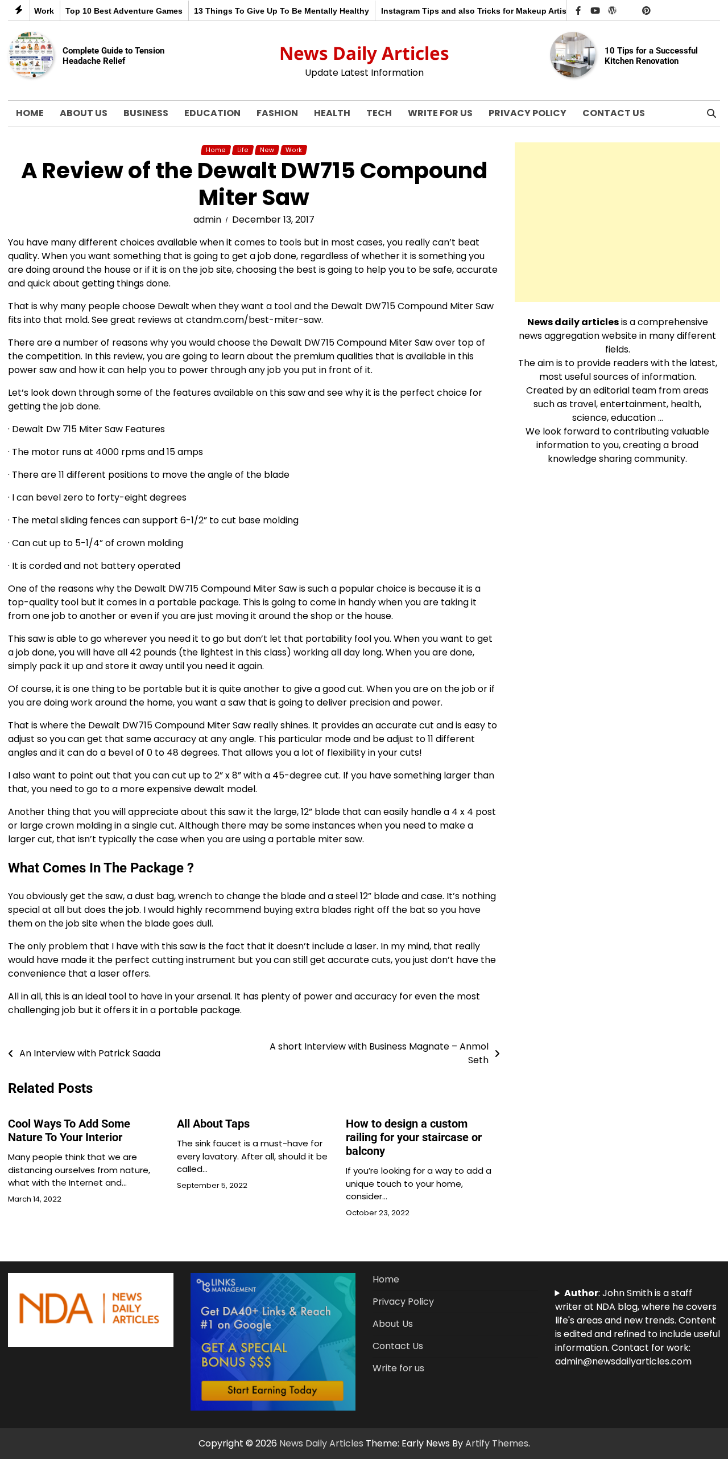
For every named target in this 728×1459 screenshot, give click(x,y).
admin (207, 219)
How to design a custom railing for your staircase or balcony (414, 1137)
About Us (83, 113)
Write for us (440, 113)
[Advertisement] (617, 222)
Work (294, 150)
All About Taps (213, 1123)
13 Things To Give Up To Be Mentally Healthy (261, 10)
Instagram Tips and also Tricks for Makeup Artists (457, 10)
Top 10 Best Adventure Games (104, 10)
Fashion (277, 113)
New (267, 150)
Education (212, 113)
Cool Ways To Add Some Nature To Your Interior (69, 1130)
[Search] (711, 113)
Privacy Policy (527, 113)
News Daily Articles (364, 53)
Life (243, 150)
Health (332, 113)
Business (145, 113)
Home (30, 113)
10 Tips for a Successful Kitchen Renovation (651, 56)
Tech (379, 113)
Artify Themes (496, 1443)
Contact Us (613, 113)
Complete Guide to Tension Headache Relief (113, 56)
